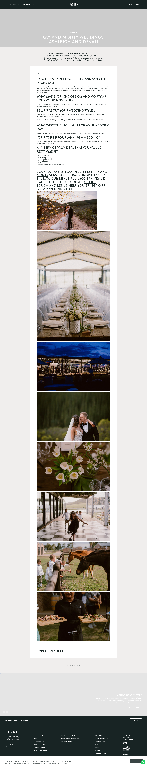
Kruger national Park (68, 735)
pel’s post (37, 738)
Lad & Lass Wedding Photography (56, 165)
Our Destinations (28, 4)
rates (97, 744)
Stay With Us (12, 744)
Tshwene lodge (39, 747)
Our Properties (15, 4)
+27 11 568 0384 (126, 738)
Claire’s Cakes (46, 155)
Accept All (137, 761)
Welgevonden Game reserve (70, 738)
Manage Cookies (123, 761)
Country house (39, 744)
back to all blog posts (73, 665)
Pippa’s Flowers (48, 163)
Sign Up (136, 720)
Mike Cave (44, 161)
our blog (98, 747)
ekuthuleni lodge (40, 750)
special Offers (100, 741)
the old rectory (40, 741)
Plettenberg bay (67, 741)
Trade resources (100, 753)
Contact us (126, 735)
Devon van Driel (49, 159)
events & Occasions (101, 738)
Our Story (98, 735)
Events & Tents (47, 157)
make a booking (134, 4)
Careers (97, 750)
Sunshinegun (54, 116)
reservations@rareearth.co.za (129, 739)
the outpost (38, 735)
